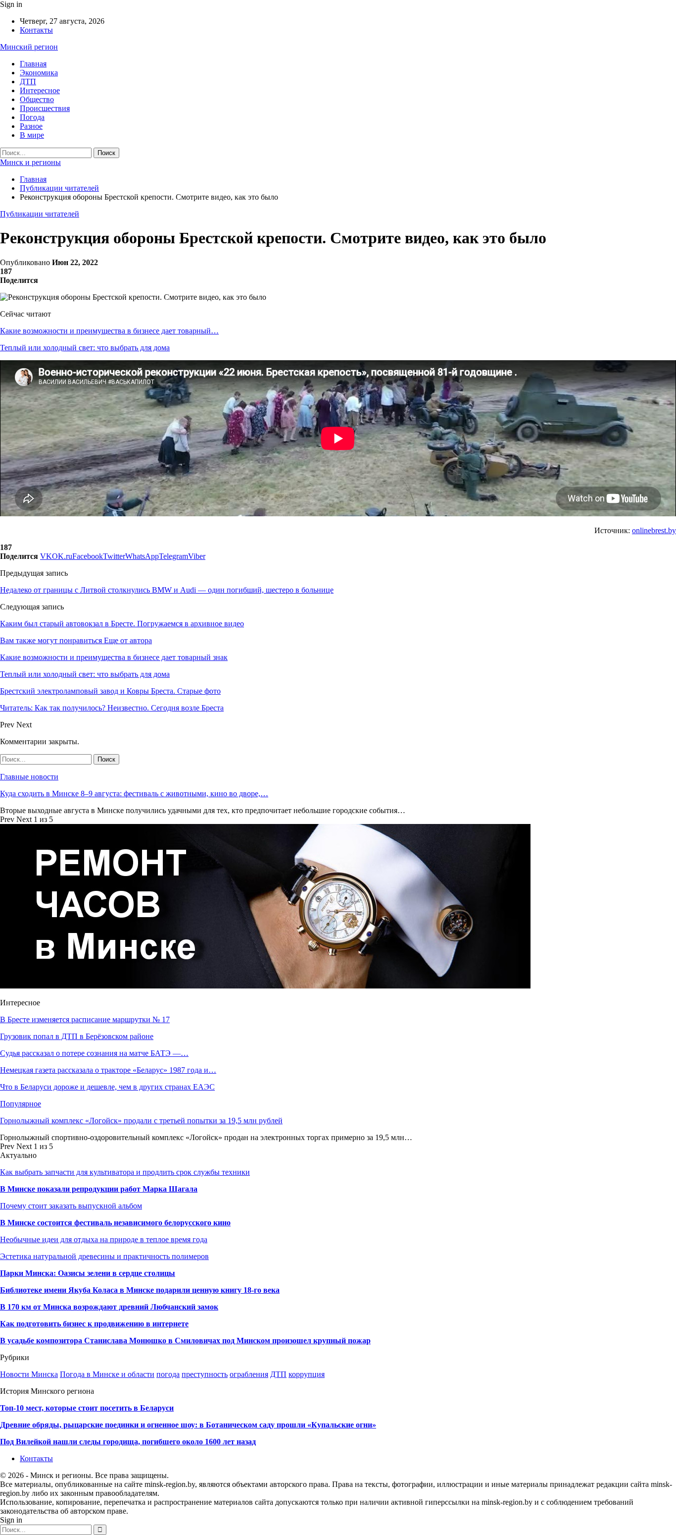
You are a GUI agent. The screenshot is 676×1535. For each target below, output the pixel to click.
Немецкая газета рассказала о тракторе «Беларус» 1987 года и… (108, 1070)
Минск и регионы (30, 162)
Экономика (39, 72)
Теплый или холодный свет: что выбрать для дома (85, 347)
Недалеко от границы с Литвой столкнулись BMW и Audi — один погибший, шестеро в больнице (167, 590)
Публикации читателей (39, 214)
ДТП (28, 81)
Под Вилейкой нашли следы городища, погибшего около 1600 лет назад (128, 1441)
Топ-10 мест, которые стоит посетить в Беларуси (87, 1408)
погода (168, 1374)
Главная (33, 63)
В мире (32, 135)
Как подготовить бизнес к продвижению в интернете (94, 1323)
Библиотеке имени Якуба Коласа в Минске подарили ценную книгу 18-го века (140, 1290)
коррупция (307, 1374)
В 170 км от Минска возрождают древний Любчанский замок (109, 1307)
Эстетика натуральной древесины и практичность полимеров (104, 1256)
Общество (37, 99)
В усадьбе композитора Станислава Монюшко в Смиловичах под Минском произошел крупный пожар (185, 1340)
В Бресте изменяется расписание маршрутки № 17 (85, 1019)
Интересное (40, 90)
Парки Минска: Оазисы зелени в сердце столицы (87, 1273)
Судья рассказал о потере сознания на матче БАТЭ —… (94, 1053)
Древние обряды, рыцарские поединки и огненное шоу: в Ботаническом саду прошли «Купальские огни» (188, 1425)
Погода (32, 117)
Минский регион (29, 47)
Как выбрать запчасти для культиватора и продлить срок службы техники (125, 1172)
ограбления (249, 1374)
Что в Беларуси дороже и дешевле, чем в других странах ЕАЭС (107, 1087)
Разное (31, 126)
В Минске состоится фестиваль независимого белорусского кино (115, 1222)
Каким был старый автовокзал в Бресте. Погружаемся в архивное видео (122, 623)
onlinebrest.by (654, 530)
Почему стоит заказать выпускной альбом (71, 1206)
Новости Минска (29, 1374)
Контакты (36, 30)
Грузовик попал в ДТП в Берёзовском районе (76, 1036)
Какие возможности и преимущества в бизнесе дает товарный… (109, 331)
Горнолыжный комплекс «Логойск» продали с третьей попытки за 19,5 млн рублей (141, 1120)
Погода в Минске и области (107, 1374)
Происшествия (45, 108)
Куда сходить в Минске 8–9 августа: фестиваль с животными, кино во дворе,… (134, 793)
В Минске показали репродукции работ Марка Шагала (98, 1189)
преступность (205, 1374)
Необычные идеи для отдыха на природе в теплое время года (103, 1239)
